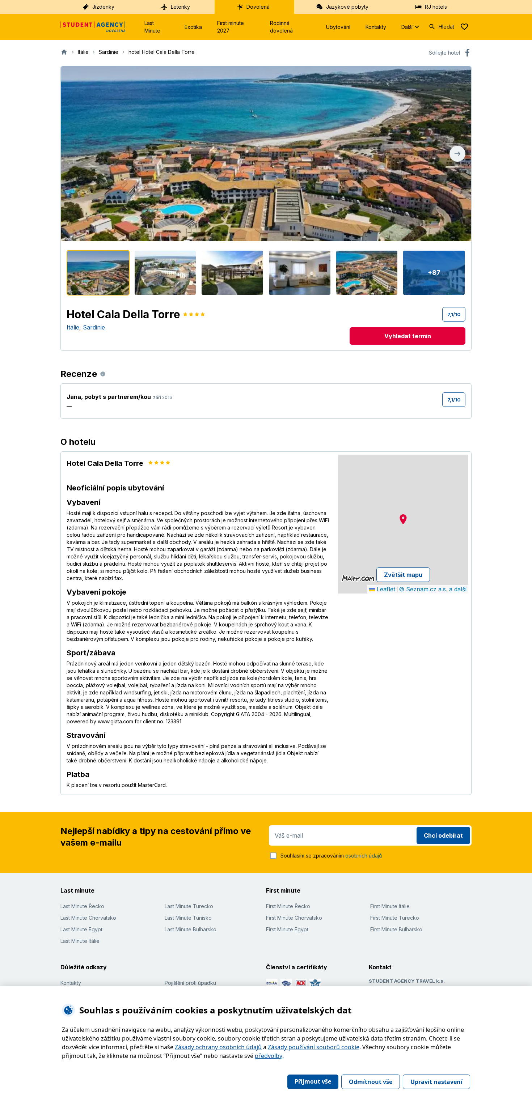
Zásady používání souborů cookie (313, 1047)
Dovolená (258, 7)
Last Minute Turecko (189, 906)
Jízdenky (103, 7)
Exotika (193, 27)
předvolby (268, 1056)
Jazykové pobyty (347, 7)
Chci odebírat (443, 835)
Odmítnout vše (370, 1082)
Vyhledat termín (407, 336)
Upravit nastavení (436, 1082)
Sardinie (94, 327)
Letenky (180, 7)
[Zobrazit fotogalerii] (266, 153)
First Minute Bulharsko (396, 929)
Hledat (446, 27)
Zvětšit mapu (403, 574)
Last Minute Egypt (81, 929)
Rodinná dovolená (281, 27)
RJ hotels (436, 7)
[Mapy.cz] (358, 578)
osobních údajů (363, 855)
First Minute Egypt (287, 929)
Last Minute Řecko (82, 906)
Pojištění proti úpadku (190, 983)
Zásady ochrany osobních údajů (218, 1047)
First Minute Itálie (390, 906)
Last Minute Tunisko (188, 918)
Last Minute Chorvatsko (88, 918)
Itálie (73, 327)
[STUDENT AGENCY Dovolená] (93, 26)
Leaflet (385, 589)
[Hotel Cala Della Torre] (98, 272)
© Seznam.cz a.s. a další (432, 589)
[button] (403, 519)
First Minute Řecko (288, 906)
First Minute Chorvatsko (294, 918)
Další (407, 27)
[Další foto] (457, 153)
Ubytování (338, 27)
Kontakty (376, 27)
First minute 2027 (230, 27)
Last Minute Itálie (80, 941)
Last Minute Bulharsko (190, 929)
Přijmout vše (313, 1081)
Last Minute (152, 27)
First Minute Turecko (394, 918)
